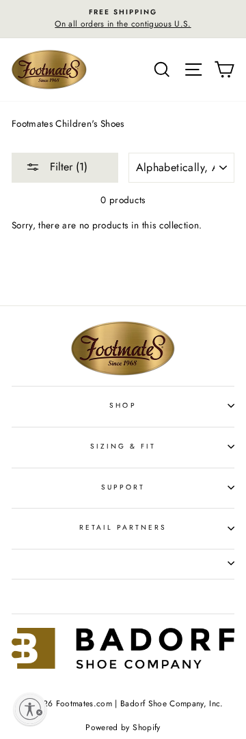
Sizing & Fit (123, 446)
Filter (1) (66, 167)
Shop (122, 405)
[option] (123, 19)
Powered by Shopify (122, 727)
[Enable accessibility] (30, 709)
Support (123, 487)
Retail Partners (123, 527)
